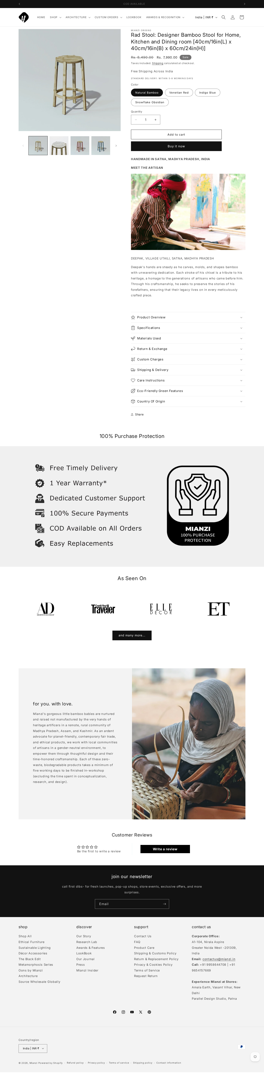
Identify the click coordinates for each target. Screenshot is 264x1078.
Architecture (28, 976)
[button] (55, 17)
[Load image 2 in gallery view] (59, 145)
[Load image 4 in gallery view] (100, 145)
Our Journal (85, 959)
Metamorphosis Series (36, 964)
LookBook (84, 953)
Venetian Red (179, 92)
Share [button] (139, 414)
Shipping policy (142, 1062)
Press (80, 964)
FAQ (137, 942)
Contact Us (143, 936)
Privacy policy (96, 1062)
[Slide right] (116, 145)
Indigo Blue (207, 92)
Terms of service (119, 1062)
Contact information (168, 1062)
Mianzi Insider (87, 970)
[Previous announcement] (19, 4)
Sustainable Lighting (35, 947)
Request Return (146, 976)
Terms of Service (147, 970)
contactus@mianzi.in (219, 959)
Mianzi (33, 1062)
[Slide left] (23, 145)
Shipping (157, 63)
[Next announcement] (244, 4)
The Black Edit (30, 959)
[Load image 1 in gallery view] (38, 145)
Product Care (144, 947)
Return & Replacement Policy (156, 959)
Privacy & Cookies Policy (153, 964)
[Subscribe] (164, 904)
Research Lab (86, 942)
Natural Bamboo (147, 92)
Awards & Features (90, 947)
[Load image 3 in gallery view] (80, 145)
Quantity (136, 111)
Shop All (25, 936)
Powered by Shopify (50, 1062)
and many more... (132, 635)
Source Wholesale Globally (39, 981)
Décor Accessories (33, 953)
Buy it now (176, 146)
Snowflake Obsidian (149, 102)
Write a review (165, 849)
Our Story (83, 936)
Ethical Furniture (32, 942)
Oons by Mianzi (31, 970)
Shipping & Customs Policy (155, 953)
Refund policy (75, 1062)
